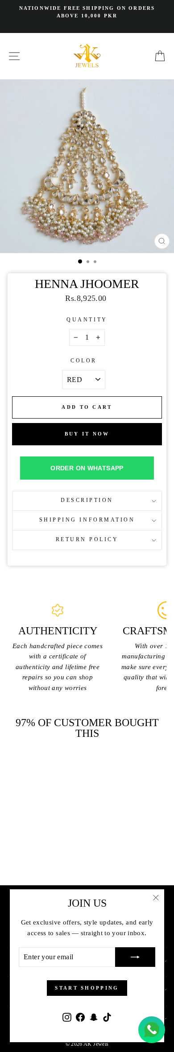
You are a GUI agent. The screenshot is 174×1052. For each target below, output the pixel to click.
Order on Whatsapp (86, 468)
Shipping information (87, 520)
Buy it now (87, 433)
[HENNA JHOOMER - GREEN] (37, 842)
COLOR (83, 361)
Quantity (86, 320)
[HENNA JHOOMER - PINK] (27, 842)
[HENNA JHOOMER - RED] (48, 842)
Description (87, 500)
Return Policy (87, 539)
